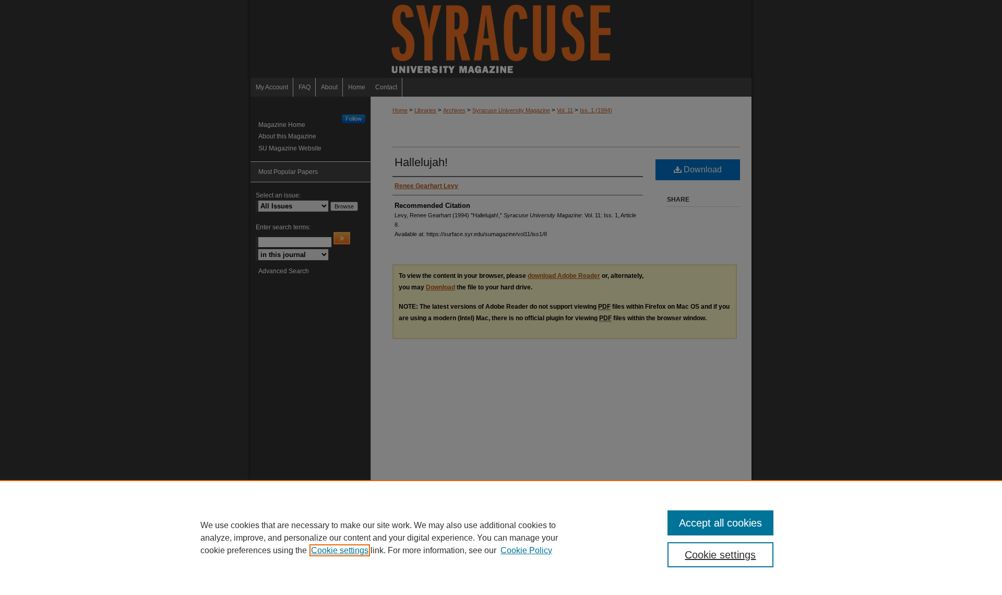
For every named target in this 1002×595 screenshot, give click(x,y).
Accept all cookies (720, 523)
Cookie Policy (526, 550)
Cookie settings (339, 550)
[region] (501, 537)
